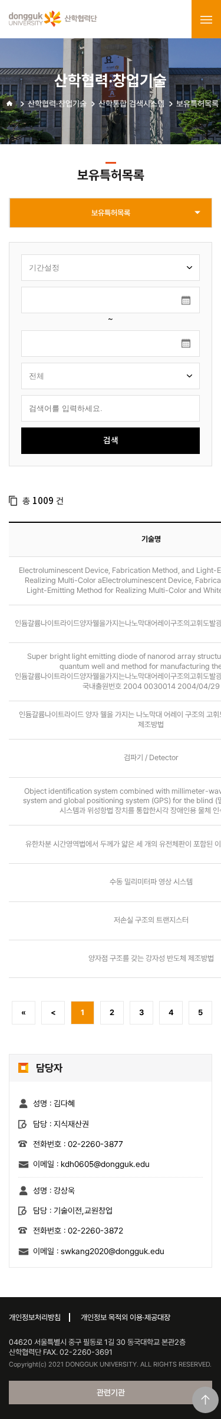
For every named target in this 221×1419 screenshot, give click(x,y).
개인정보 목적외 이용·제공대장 (125, 1317)
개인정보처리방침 (35, 1317)
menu (206, 19)
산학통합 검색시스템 (131, 103)
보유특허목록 (197, 103)
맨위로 (205, 1400)
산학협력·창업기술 (57, 103)
